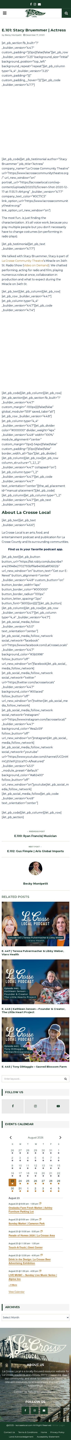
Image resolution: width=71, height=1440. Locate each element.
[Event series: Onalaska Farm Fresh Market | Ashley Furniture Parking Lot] (40, 1203)
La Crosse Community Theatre (22, 260)
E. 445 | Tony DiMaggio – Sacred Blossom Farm (34, 1066)
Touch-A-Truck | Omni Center (26, 1247)
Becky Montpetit (13, 35)
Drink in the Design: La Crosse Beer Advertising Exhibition (30, 1261)
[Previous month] (11, 1137)
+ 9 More (13, 1284)
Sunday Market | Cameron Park (27, 1223)
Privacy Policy (57, 1432)
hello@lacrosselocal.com (42, 1391)
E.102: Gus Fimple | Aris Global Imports (35, 851)
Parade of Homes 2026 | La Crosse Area (32, 1235)
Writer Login (58, 1425)
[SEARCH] (65, 1078)
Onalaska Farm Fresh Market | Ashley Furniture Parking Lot (30, 1209)
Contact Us (9, 1432)
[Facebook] (25, 1410)
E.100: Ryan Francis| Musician (35, 836)
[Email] (44, 1410)
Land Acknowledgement (21, 1436)
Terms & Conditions (27, 1432)
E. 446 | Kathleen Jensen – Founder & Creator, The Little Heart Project (33, 1010)
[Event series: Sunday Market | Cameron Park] (40, 1219)
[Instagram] (34, 1410)
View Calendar (16, 1291)
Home (44, 1432)
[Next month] (60, 1137)
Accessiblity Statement (48, 1436)
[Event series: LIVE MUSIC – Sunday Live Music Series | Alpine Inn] (40, 1271)
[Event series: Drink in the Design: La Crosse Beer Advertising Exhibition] (41, 1255)
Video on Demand (36, 265)
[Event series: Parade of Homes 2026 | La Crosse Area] (41, 1231)
